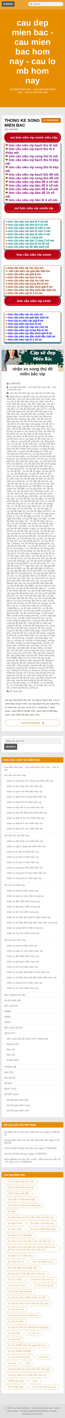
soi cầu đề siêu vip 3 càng (26, 531)
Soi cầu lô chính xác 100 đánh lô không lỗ (28, 1327)
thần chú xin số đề (27, 658)
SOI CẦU (9, 1072)
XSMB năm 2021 (16, 1381)
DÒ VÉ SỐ (9, 1077)
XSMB (7, 1011)
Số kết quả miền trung (18, 1105)
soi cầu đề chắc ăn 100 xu (25, 476)
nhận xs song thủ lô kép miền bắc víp (26, 873)
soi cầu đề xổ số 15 (37, 546)
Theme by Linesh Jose (32, 1414)
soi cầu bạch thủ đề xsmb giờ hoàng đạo (31, 460)
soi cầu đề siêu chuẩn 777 (40, 526)
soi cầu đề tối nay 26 (29, 541)
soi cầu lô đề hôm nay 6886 (20, 585)
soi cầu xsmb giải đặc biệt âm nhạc (30, 596)
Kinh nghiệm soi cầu (15, 995)
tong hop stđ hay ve (16, 675)
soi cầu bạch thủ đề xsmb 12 (29, 452)
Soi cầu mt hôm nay (14, 885)
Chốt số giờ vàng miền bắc (21, 1181)
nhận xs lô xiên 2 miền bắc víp (23, 851)
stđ (36, 635)
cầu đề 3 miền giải (36, 404)
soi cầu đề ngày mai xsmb (24, 523)
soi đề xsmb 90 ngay (30, 613)
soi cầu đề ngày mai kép (28, 516)
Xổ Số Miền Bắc (16, 1387)
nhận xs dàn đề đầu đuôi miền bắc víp (27, 812)
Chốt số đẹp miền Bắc (18, 1193)
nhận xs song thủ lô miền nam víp (24, 982)
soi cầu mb (33, 1333)
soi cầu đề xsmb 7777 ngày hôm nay (30, 564)
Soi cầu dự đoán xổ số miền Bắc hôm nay (28, 1303)
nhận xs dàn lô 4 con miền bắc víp (25, 823)
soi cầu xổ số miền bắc (19, 1357)
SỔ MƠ (8, 1083)
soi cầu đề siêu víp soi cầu (30, 538)
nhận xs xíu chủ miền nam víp (22, 988)
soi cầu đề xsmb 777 (40, 563)
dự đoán (12, 1211)
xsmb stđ (33, 688)
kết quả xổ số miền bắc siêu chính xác (26, 1273)
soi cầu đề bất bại (19, 473)
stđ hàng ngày (41, 638)
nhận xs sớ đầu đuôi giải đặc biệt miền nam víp (31, 977)
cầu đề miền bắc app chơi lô (33, 409)
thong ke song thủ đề (17, 668)
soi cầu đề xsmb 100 (34, 558)
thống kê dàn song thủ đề (31, 660)
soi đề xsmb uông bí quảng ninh (29, 619)
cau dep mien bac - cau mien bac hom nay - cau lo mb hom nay (32, 51)
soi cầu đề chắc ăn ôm (37, 481)
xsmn (35, 1381)
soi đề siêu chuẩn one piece (37, 610)
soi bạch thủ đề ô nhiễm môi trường (30, 447)
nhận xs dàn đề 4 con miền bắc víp (25, 807)
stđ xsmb (26, 653)
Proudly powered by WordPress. (35, 1411)
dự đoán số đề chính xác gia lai (28, 436)
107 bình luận (15, 691)
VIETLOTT (10, 1033)
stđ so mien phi (31, 650)
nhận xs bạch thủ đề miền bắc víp (24, 791)
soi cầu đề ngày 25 (16, 511)
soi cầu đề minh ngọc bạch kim (26, 506)
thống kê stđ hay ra (21, 670)
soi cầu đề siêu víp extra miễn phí (30, 534)
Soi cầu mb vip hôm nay (43, 393)
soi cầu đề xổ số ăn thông (19, 551)
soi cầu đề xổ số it (42, 551)
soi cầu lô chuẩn (16, 1321)
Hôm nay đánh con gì (42, 1261)
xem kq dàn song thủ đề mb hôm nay (34, 680)
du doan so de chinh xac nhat (28, 431)
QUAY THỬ (10, 1088)
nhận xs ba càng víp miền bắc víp (24, 786)
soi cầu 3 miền (15, 1279)
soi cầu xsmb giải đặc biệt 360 (30, 595)
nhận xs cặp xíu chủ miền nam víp (25, 951)
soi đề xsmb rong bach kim (31, 618)
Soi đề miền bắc (12, 1000)
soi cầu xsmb (14, 1339)
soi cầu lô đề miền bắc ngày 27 (31, 588)
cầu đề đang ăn (24, 406)
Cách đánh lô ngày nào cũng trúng (24, 1205)
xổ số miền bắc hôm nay (44, 1387)
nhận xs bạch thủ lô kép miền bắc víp (26, 796)
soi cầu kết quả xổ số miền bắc (23, 1315)
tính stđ (50, 673)
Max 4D (11, 1054)
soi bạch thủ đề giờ (19, 446)
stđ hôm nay (24, 645)
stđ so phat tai (47, 650)
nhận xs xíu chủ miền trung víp (23, 933)
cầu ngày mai (38, 429)
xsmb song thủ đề (19, 688)
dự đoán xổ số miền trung (20, 1255)
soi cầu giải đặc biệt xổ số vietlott (30, 576)
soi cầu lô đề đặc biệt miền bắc (38, 583)
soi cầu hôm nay (16, 1309)
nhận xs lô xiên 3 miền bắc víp (23, 857)
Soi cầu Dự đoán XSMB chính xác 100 (26, 1297)
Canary (53, 1411)
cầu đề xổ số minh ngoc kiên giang (23, 424)
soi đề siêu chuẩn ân (29, 605)
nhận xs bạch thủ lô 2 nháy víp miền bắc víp (30, 780)
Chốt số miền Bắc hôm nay (21, 1187)
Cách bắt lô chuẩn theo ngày (21, 1199)
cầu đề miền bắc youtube (32, 414)
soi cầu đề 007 (14, 471)
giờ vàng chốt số (16, 1261)
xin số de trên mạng (16, 683)
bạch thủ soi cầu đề (19, 396)
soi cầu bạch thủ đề (43, 1285)
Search (11, 746)
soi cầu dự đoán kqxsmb (20, 1291)
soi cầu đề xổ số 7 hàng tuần (40, 548)
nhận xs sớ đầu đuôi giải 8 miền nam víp (28, 972)
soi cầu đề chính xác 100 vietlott (30, 492)
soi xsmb (12, 1363)
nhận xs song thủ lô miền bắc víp (24, 878)
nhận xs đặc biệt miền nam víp (23, 956)
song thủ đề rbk (14, 625)
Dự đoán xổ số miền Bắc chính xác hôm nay (29, 1241)
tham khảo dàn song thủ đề (23, 655)
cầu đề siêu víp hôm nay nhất (21, 419)
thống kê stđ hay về (16, 673)
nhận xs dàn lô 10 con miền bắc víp (25, 818)
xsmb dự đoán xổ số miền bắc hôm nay (27, 1375)
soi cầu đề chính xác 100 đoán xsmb (31, 491)
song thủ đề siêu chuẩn (40, 628)
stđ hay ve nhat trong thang (28, 643)
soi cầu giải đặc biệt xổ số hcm (38, 568)
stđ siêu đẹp (17, 650)
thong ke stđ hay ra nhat (43, 670)
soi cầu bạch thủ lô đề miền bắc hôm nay (32, 466)
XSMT (7, 1022)
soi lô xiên (43, 1357)
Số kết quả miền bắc (17, 1100)
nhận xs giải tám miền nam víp (23, 961)
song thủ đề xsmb (36, 633)
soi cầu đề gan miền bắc (26, 496)
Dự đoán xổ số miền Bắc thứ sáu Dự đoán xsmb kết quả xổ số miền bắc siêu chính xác (31, 1248)
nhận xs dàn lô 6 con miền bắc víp (25, 828)
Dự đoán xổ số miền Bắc (20, 1235)
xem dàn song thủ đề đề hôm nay (30, 676)
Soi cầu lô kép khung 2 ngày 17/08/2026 (25, 1153)
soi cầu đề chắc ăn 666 (31, 478)
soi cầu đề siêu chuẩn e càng (21, 528)
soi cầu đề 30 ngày (31, 471)
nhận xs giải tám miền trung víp (23, 906)
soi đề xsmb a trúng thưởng (25, 615)
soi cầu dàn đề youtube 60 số (39, 468)
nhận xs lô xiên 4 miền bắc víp (23, 862)
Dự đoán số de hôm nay (42, 1223)
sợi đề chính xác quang (36, 603)
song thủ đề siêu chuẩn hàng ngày (23, 630)
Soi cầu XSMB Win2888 (19, 1351)
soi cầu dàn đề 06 (15, 468)
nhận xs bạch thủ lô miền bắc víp (24, 802)
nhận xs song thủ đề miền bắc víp (26, 441)
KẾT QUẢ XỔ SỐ (13, 1027)
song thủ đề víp (19, 633)
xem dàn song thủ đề (37, 675)
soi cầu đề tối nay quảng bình (35, 543)
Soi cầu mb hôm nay (20, 393)
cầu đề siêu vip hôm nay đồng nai (35, 416)
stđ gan (29, 638)
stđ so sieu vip (14, 653)
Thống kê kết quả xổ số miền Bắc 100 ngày (29, 1369)
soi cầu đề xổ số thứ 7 (43, 556)
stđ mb (43, 645)
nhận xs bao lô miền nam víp (22, 945)
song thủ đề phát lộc (16, 623)
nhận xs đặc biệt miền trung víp (23, 901)
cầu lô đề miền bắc (21, 429)
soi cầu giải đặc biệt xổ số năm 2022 (24, 571)
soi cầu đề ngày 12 (43, 508)
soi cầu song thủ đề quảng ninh (31, 591)
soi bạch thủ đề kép (39, 446)
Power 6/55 (13, 1060)
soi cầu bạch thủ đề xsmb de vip (31, 459)
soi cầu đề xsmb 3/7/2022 (39, 561)
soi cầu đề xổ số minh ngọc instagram (31, 552)
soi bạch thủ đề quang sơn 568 (33, 451)
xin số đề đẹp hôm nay (21, 685)
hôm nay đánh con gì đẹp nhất (22, 1267)
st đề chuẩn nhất (26, 635)
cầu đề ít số (12, 409)
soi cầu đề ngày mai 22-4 (38, 511)
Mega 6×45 (13, 1044)
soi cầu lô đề (38, 578)
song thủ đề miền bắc (42, 620)
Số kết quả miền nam (18, 1110)
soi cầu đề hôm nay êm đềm (29, 498)
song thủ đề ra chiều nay (39, 623)
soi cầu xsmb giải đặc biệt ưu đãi (30, 600)
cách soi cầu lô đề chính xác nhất (33, 399)
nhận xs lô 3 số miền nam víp (22, 966)
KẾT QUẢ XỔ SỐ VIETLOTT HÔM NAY (27, 1038)
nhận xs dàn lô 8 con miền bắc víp (25, 841)
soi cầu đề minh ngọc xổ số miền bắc (29, 507)
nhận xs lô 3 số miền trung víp (22, 912)
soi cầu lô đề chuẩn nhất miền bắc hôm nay (31, 579)
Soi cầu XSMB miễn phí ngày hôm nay (26, 1345)
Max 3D (11, 1049)
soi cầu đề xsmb (15, 558)
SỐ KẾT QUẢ (11, 1094)
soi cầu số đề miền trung (40, 590)
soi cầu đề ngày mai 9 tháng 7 (31, 512)
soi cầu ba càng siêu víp (42, 1279)
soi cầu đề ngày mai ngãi (34, 518)
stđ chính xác (18, 638)
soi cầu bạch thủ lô (17, 1285)
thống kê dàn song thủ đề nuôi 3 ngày (35, 665)
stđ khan (35, 645)
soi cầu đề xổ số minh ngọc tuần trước (30, 554)
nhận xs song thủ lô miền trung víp (25, 927)
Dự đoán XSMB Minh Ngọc (43, 1229)
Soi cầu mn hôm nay (15, 940)
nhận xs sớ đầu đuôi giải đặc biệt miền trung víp (32, 922)
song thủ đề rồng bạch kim (36, 625)
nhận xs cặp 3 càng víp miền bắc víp (26, 846)
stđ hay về (19, 640)
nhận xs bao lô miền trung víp (22, 890)
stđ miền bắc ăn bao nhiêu (29, 648)
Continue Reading (33, 724)
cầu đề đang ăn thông (43, 406)
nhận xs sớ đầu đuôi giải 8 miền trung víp (28, 917)
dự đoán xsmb (15, 1229)
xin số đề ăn (33, 683)
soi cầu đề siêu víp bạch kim (35, 533)
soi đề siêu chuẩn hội (30, 608)
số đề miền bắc (29, 444)
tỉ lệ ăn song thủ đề (36, 673)
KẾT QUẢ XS (11, 1005)
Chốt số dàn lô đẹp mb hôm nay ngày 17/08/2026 (30, 1148)
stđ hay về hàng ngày (36, 640)
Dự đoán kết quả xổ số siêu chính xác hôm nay (31, 1217)
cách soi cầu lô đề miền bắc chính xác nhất (31, 400)
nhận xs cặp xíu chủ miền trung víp (25, 896)
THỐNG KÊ (10, 1067)
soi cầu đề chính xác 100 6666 (26, 486)
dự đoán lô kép (15, 1223)
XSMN (7, 1016)
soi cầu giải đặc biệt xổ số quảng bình (30, 572)
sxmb (27, 1363)
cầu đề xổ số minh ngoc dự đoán (36, 421)
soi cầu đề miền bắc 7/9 (31, 501)
